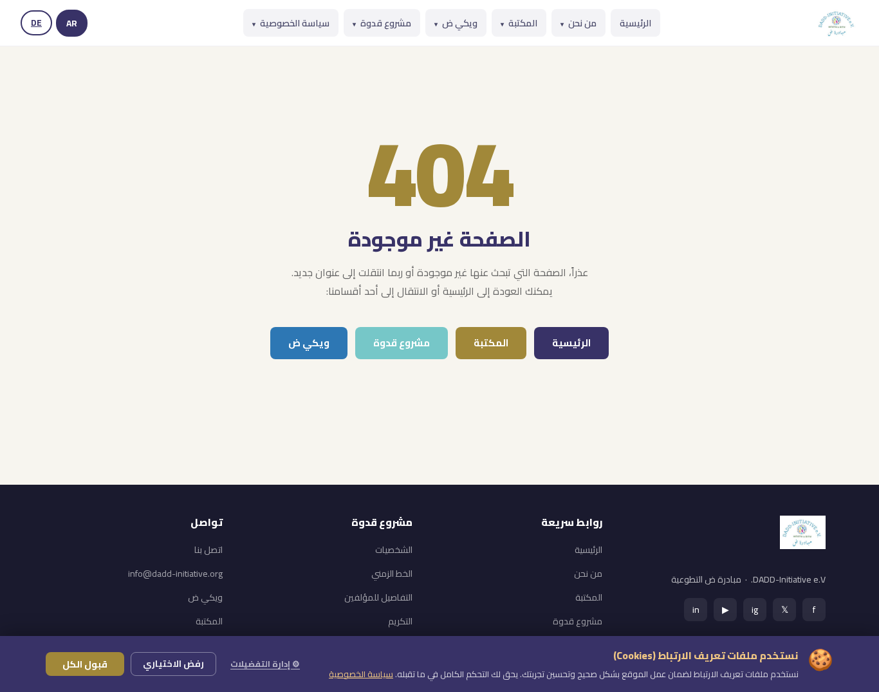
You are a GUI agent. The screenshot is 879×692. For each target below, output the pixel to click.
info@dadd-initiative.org (175, 573)
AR (71, 23)
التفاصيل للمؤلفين (378, 597)
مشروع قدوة (382, 23)
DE (36, 22)
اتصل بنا (208, 549)
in (695, 609)
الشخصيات (393, 549)
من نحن (578, 23)
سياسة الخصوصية (290, 23)
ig (755, 609)
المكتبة (519, 23)
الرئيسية (635, 23)
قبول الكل (84, 664)
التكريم (400, 621)
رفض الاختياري (173, 663)
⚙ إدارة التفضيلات (265, 663)
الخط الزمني (391, 573)
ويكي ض (455, 23)
